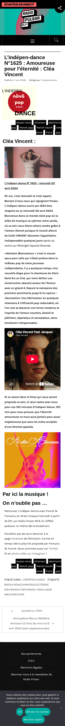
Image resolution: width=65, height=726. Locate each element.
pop (58, 132)
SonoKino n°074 (31, 610)
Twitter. (53, 548)
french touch (44, 127)
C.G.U (31, 660)
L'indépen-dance (34, 579)
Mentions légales (31, 667)
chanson (39, 122)
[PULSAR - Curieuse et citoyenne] (32, 21)
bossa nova (23, 122)
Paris (49, 132)
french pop (26, 127)
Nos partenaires (31, 653)
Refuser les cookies (38, 711)
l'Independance (49, 80)
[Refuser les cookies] (60, 710)
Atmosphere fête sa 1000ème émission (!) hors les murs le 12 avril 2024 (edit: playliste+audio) (29, 623)
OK (19, 711)
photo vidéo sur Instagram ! (29, 553)
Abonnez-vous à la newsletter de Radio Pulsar (31, 677)
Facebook (17, 538)
